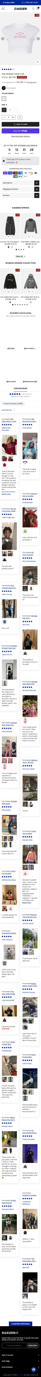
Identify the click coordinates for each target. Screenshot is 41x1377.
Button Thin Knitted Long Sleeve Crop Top (29, 917)
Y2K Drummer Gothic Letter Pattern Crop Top (29, 422)
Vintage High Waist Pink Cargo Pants (29, 683)
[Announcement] (21, 2)
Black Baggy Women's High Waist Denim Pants (9, 1121)
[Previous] (2, 38)
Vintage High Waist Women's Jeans (9, 803)
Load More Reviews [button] (20, 1323)
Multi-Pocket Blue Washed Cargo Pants (8, 1045)
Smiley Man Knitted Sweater (9, 1202)
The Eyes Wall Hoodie (8, 992)
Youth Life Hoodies (29, 832)
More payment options (20, 136)
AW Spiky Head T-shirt (9, 420)
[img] (20, 394)
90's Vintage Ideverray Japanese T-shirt (9, 587)
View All (19, 256)
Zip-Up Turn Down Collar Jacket (9, 511)
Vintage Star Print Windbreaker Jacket (29, 619)
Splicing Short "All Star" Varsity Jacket (29, 762)
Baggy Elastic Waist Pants (29, 984)
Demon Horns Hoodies (29, 495)
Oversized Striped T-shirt (9, 934)
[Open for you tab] (33, 1369)
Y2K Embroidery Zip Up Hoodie (29, 1261)
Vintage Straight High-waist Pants (9, 648)
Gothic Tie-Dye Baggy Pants (12, 242)
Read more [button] (6, 494)
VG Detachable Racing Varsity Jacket (30, 1132)
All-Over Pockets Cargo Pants (28, 554)
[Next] (38, 38)
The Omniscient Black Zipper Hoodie (15, 297)
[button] (7, 69)
